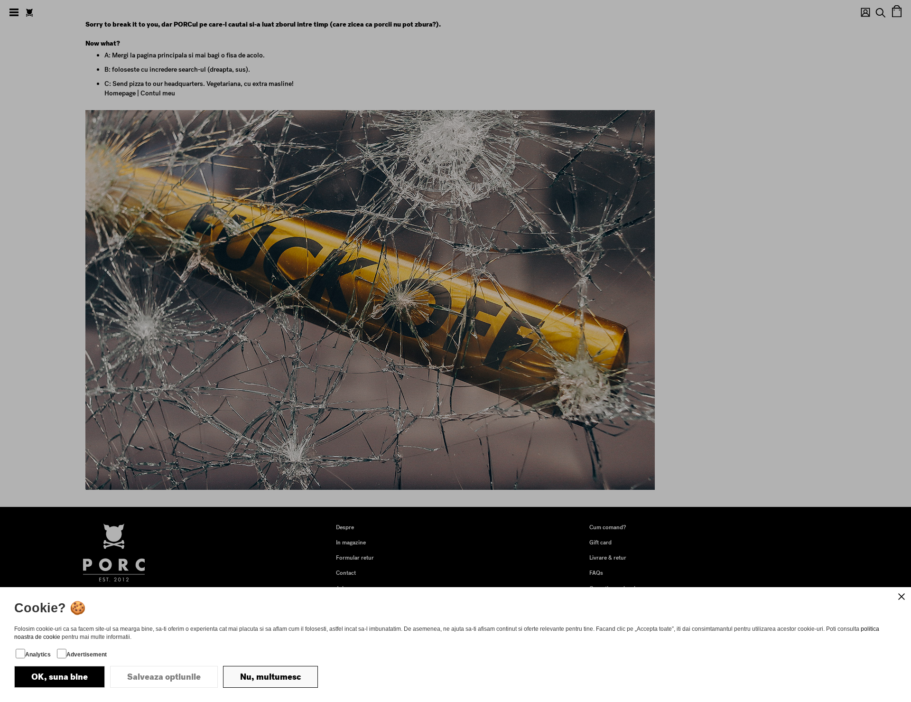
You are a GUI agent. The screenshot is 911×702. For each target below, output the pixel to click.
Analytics (38, 654)
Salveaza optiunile (164, 677)
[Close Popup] (901, 596)
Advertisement (86, 654)
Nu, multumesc (270, 677)
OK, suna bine (59, 677)
